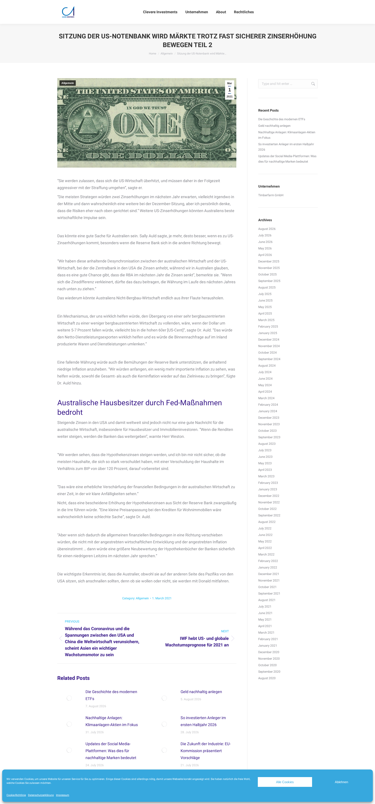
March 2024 (266, 398)
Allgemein (67, 83)
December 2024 (268, 339)
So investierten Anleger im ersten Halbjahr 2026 (203, 721)
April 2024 (265, 391)
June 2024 (265, 378)
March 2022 (266, 554)
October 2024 (267, 352)
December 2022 (268, 496)
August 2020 (267, 678)
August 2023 (267, 443)
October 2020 (267, 665)
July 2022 (264, 528)
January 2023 (267, 489)
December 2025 (268, 261)
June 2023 (265, 456)
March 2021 (266, 632)
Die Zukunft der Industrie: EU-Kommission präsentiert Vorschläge (206, 750)
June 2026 (265, 242)
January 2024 (267, 411)
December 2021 (268, 574)
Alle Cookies (285, 782)
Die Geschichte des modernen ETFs (111, 695)
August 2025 (267, 287)
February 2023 (268, 482)
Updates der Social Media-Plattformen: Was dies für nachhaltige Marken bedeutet (111, 750)
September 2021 (269, 593)
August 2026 (267, 229)
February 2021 (268, 639)
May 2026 (265, 248)
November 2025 (269, 268)
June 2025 (265, 300)
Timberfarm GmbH (270, 195)
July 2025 (264, 294)
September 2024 (269, 359)
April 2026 (265, 255)
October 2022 (267, 509)
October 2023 (267, 430)
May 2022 (265, 541)
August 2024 (267, 365)
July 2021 (264, 606)
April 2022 (265, 548)
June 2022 (265, 535)
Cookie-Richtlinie (16, 795)
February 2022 (268, 561)
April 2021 (265, 626)
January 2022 (267, 567)
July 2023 (264, 450)
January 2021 (267, 645)
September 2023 (269, 437)
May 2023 (265, 463)
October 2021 (267, 587)
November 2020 (269, 658)
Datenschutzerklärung (41, 795)
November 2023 (269, 424)
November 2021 (269, 580)
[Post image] (69, 698)
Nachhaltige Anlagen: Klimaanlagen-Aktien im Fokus (112, 721)
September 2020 (269, 671)
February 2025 (268, 326)
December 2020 (268, 652)
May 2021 (265, 619)
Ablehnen (341, 782)
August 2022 (267, 522)
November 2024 (269, 346)
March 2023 (266, 476)
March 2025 (266, 320)
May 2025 (265, 307)
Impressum (62, 795)
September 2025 (269, 281)
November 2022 (269, 502)
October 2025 (267, 274)
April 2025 (265, 313)
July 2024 (264, 372)
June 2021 (265, 613)
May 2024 (265, 385)
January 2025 (267, 333)
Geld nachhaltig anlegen (201, 691)
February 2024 (268, 404)
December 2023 (268, 417)
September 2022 (269, 515)
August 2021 (267, 600)
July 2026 (264, 235)
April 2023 (265, 469)
